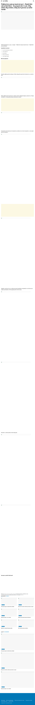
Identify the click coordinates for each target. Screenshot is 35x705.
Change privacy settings (29, 700)
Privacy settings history (4, 701)
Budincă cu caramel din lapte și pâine (6, 628)
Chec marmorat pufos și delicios (23, 628)
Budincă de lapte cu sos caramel (6, 617)
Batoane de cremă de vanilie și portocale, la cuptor (25, 606)
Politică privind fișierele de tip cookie (19, 700)
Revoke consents (11, 701)
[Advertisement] (17, 36)
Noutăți (3, 604)
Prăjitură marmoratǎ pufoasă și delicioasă (24, 617)
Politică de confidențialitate (9, 700)
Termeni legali (3, 700)
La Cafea (5, 1)
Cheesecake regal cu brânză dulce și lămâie (7, 606)
